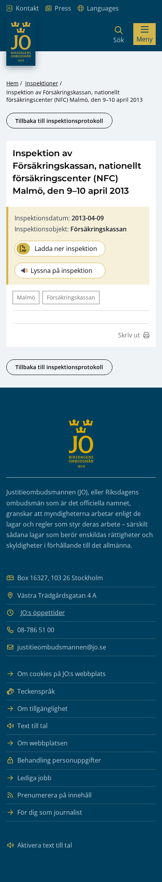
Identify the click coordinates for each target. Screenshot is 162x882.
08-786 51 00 (35, 630)
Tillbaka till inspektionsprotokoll (59, 120)
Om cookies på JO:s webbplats (61, 673)
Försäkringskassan (71, 297)
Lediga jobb (34, 778)
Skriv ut (129, 335)
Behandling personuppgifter (59, 760)
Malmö (26, 297)
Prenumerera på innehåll (54, 795)
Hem (12, 83)
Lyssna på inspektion (61, 270)
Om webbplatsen (42, 743)
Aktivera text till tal (44, 845)
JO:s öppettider (42, 612)
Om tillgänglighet (42, 708)
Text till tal (32, 725)
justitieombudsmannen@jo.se (61, 647)
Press (63, 8)
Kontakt (27, 8)
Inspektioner (41, 83)
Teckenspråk (36, 691)
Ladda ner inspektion (66, 248)
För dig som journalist (49, 812)
